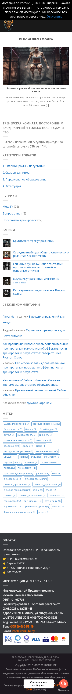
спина (37, 489)
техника (9, 495)
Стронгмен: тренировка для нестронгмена (34, 333)
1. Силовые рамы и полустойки (24, 166)
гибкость (45, 434)
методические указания (18, 451)
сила (56, 473)
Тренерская (19, 657)
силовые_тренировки (17, 484)
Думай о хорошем (39, 403)
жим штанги (43, 440)
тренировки (32, 500)
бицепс (30, 429)
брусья (9, 434)
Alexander (9, 316)
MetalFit (8, 207)
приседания (26, 467)
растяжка (42, 473)
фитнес (58, 506)
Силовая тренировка (16, 423)
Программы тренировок (20, 220)
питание (31, 462)
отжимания (51, 456)
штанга (43, 512)
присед (9, 467)
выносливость (26, 434)
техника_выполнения (32, 495)
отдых (36, 456)
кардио (27, 445)
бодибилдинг (48, 429)
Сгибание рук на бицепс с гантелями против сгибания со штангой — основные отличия (38, 267)
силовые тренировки (17, 489)
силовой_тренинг (36, 478)
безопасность (13, 429)
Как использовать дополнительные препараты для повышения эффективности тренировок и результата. (34, 367)
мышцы (10, 456)
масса (40, 445)
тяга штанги (52, 500)
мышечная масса (47, 451)
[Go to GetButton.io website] (63, 690)
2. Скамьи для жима (16, 173)
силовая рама (12, 478)
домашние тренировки (18, 440)
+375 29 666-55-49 (21, 626)
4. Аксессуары (12, 186)
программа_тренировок (18, 473)
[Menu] (67, 26)
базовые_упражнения (46, 423)
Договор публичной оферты (36, 659)
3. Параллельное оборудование (24, 179)
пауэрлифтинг (13, 462)
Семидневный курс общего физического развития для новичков (41, 254)
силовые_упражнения (47, 484)
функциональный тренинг (19, 512)
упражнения (12, 506)
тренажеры (56, 495)
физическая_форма (37, 506)
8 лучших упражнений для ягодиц (36, 278)
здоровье (11, 445)
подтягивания (50, 462)
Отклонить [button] (54, 16)
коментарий (20, 282)
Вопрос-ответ (12, 213)
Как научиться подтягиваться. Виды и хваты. (39, 292)
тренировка (12, 500)
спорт (51, 489)
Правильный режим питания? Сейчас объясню (34, 392)
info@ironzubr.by (23, 631)
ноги (24, 456)
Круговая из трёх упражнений (33, 241)
